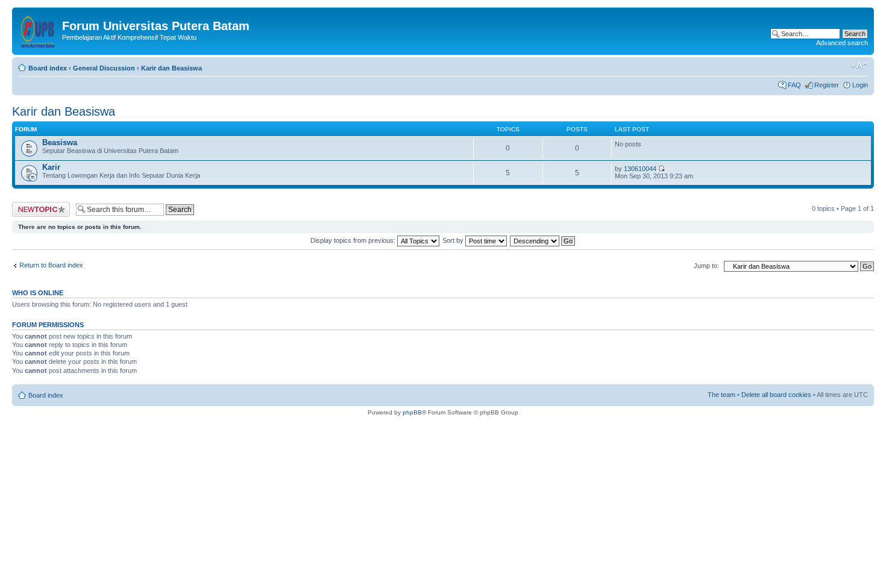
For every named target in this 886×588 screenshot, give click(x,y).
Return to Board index (51, 265)
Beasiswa (59, 142)
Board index (47, 68)
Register (826, 85)
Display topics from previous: (353, 240)
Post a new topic (36, 205)
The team (721, 394)
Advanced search (842, 42)
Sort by (453, 240)
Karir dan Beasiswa (171, 68)
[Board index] (38, 29)
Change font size (859, 65)
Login (860, 85)
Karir (51, 167)
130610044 (640, 168)
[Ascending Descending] (543, 240)
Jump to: (706, 265)
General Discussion (104, 68)
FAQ (794, 85)
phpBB (412, 412)
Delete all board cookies (776, 394)
